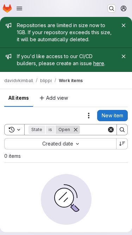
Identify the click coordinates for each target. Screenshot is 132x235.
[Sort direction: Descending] (122, 143)
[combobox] (60, 143)
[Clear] (111, 129)
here (98, 63)
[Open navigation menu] (19, 8)
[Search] (122, 129)
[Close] (123, 25)
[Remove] (75, 129)
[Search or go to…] (111, 8)
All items (18, 98)
